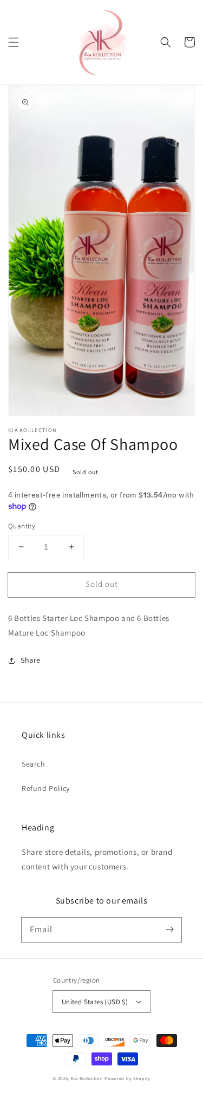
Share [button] (31, 660)
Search (33, 764)
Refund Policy (46, 788)
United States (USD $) (95, 1001)
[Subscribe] (169, 929)
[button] (13, 42)
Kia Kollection (88, 1078)
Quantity (21, 526)
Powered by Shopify (127, 1078)
